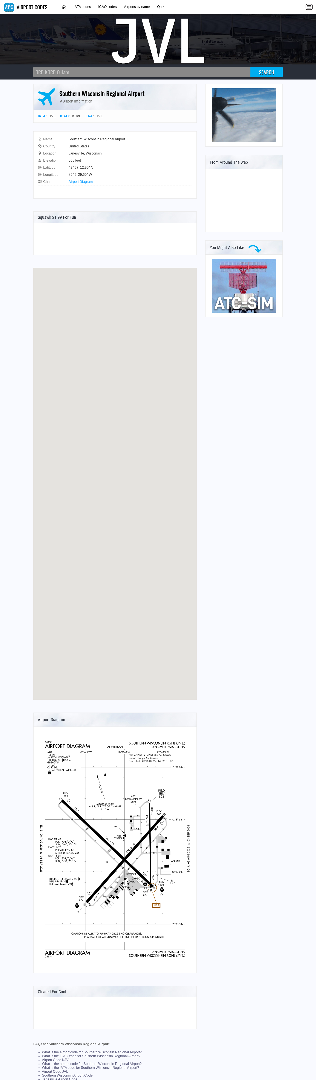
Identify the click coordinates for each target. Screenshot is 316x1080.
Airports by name (137, 7)
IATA (42, 116)
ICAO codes (107, 7)
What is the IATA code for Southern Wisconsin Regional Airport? (90, 1067)
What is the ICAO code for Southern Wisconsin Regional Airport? (91, 1056)
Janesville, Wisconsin (85, 153)
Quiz (160, 7)
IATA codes (82, 7)
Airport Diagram (81, 182)
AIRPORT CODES (31, 7)
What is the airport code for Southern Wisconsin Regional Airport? (92, 1052)
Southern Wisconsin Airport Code (67, 1075)
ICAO (64, 116)
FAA (89, 116)
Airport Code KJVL (56, 1060)
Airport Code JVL (55, 1071)
